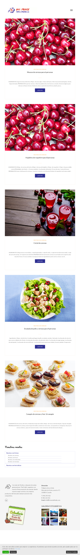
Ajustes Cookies (72, 552)
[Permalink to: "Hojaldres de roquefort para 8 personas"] (40, 127)
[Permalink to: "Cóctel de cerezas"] (40, 212)
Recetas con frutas (12, 453)
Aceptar (5, 552)
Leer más (17, 549)
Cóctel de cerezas (40, 243)
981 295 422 (71, 2)
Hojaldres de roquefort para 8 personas (40, 158)
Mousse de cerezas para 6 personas (40, 72)
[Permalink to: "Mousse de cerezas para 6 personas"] (40, 42)
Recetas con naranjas (13, 461)
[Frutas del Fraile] (22, 10)
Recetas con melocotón (14, 459)
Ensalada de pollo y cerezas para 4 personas (40, 329)
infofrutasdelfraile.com (52, 500)
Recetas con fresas (13, 457)
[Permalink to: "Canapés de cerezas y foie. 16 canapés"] (40, 384)
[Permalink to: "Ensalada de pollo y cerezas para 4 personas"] (40, 298)
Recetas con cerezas (40, 69)
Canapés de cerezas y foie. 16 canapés (40, 414)
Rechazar (13, 552)
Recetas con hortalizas (13, 465)
